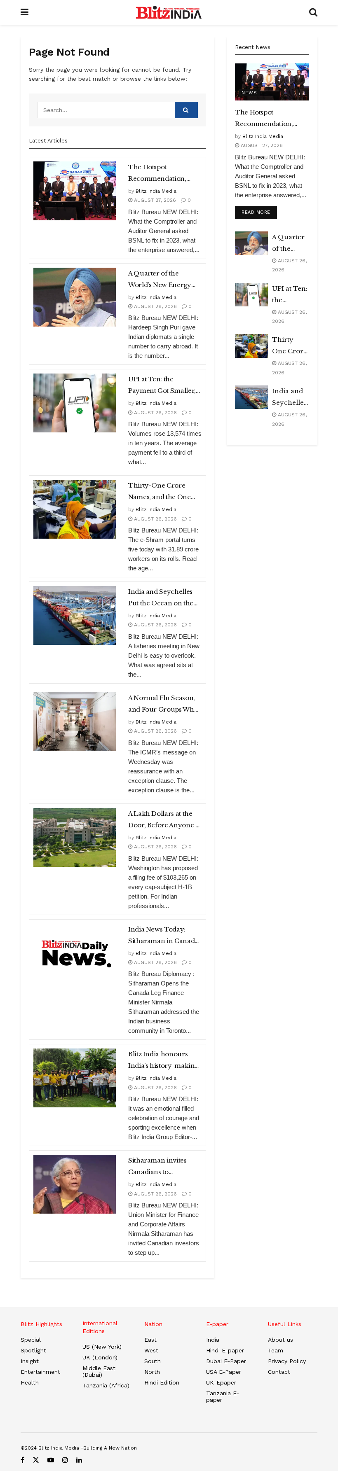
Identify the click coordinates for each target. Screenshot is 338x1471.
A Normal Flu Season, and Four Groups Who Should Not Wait (163, 704)
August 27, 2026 (154, 200)
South (152, 1361)
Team (275, 1350)
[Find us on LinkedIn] (79, 1460)
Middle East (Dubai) (98, 1371)
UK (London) (99, 1357)
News (249, 93)
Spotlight (33, 1350)
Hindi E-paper (225, 1350)
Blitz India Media (156, 191)
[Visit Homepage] (168, 12)
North (152, 1371)
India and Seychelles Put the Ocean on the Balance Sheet (160, 598)
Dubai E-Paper (226, 1361)
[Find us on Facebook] (22, 1460)
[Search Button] (313, 12)
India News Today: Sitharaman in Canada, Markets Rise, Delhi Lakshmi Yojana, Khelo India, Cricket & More (164, 936)
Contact (279, 1371)
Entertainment (40, 1371)
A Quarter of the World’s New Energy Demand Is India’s (159, 280)
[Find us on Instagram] (65, 1460)
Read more (259, 212)
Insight (30, 1361)
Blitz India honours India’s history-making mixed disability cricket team (163, 1061)
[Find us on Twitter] (36, 1460)
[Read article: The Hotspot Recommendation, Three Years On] (74, 190)
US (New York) (102, 1346)
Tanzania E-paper (222, 1396)
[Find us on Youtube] (50, 1460)
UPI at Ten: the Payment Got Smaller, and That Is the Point (162, 386)
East (150, 1339)
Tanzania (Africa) (105, 1385)
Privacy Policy (287, 1361)
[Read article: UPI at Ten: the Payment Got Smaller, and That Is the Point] (74, 403)
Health (30, 1382)
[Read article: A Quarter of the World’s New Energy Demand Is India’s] (74, 297)
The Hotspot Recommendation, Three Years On (157, 173)
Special (31, 1339)
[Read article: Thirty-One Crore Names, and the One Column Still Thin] (74, 509)
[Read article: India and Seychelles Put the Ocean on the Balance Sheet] (74, 615)
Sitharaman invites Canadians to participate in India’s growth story (159, 1167)
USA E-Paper (223, 1371)
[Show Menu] (24, 12)
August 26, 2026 (154, 306)
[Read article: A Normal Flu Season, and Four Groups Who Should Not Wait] (74, 721)
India (212, 1339)
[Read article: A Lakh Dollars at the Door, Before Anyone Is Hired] (74, 837)
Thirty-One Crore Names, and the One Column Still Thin (159, 492)
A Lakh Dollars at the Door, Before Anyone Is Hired (164, 820)
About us (280, 1339)
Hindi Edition (161, 1382)
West (151, 1350)
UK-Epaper (221, 1382)
